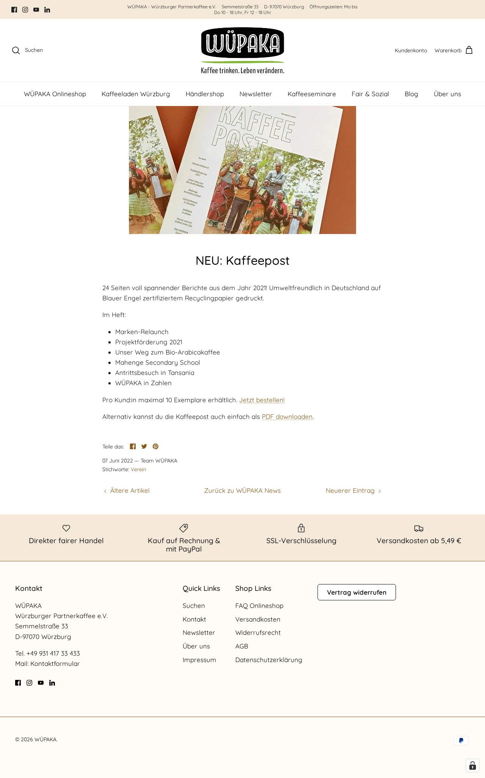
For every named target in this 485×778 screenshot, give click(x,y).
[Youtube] (36, 9)
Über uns (447, 94)
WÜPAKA (45, 739)
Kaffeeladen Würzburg (136, 94)
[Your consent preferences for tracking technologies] (472, 765)
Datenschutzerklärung (268, 660)
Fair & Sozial (370, 94)
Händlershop (205, 94)
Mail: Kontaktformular (47, 663)
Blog (411, 94)
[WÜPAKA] (242, 50)
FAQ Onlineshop (259, 605)
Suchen (194, 605)
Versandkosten (257, 619)
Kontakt (194, 619)
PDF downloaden (287, 416)
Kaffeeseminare (312, 94)
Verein (138, 469)
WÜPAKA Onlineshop (55, 94)
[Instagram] (25, 9)
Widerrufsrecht (258, 632)
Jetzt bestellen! (262, 400)
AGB (241, 646)
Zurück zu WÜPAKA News (242, 490)
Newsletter (255, 94)
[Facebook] (14, 9)
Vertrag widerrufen (356, 592)
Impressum (199, 660)
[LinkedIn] (47, 9)
